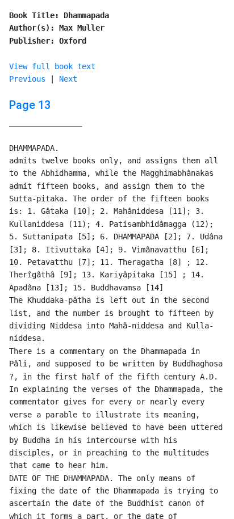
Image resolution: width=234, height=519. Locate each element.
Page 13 (30, 105)
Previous (27, 78)
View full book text (52, 66)
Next (68, 78)
